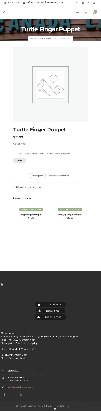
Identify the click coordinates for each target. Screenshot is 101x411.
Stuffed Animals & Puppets (58, 154)
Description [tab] (37, 175)
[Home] (4, 10)
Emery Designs (77, 406)
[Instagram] (82, 3)
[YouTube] (94, 3)
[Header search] (86, 12)
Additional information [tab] (59, 175)
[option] (31, 230)
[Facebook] (77, 3)
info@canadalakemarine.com (44, 2)
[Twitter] (88, 3)
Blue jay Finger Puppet (69, 214)
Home (33, 38)
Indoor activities (44, 38)
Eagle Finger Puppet (31, 214)
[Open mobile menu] (78, 12)
